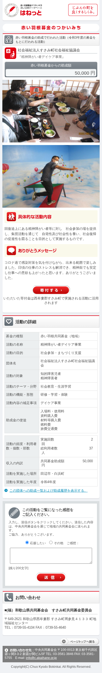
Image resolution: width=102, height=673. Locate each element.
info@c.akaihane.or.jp (41, 658)
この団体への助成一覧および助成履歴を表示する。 (48, 490)
